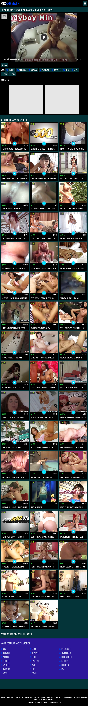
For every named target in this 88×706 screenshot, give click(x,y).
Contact (30, 702)
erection (6, 661)
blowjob (56, 69)
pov (5, 74)
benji (34, 657)
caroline (35, 661)
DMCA (45, 702)
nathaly (64, 661)
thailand (35, 653)
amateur (45, 69)
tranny (11, 69)
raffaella (6, 669)
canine (34, 673)
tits (67, 69)
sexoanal (6, 653)
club (34, 649)
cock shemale (66, 657)
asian (75, 69)
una (4, 649)
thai (13, 74)
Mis (10, 3)
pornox (5, 657)
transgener (66, 653)
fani (62, 669)
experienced (65, 649)
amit (34, 665)
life (33, 669)
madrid (5, 673)
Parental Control (55, 702)
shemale (22, 69)
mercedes (65, 665)
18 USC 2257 (38, 702)
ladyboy (33, 69)
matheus (5, 665)
